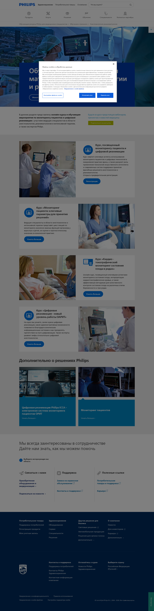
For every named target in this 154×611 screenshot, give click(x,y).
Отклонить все (87, 95)
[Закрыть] (113, 64)
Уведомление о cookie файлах (74, 89)
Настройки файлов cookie (53, 95)
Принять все (105, 95)
